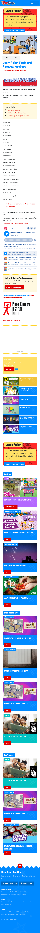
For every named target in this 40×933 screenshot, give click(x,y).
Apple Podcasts (11, 883)
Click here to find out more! (11, 320)
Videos (17, 892)
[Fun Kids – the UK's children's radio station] (10, 3)
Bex (28, 902)
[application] (20, 44)
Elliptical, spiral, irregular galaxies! (18, 116)
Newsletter (27, 883)
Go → (7, 539)
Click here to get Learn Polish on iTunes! (15, 224)
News (3, 892)
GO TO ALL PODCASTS (15, 287)
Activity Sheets (5, 894)
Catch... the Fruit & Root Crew (17, 113)
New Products (21, 894)
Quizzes (13, 894)
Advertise (12, 912)
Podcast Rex (22, 914)
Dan (24, 902)
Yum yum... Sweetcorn (14, 110)
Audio (12, 892)
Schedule (4, 902)
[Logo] (5, 37)
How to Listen (12, 902)
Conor (32, 902)
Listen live (9, 369)
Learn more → (11, 507)
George (20, 902)
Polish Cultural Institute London (18, 296)
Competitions (24, 892)
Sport (7, 892)
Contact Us (4, 912)
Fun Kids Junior (6, 904)
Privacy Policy (25, 912)
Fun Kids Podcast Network (9, 914)
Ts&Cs (18, 912)
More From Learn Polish (15, 30)
